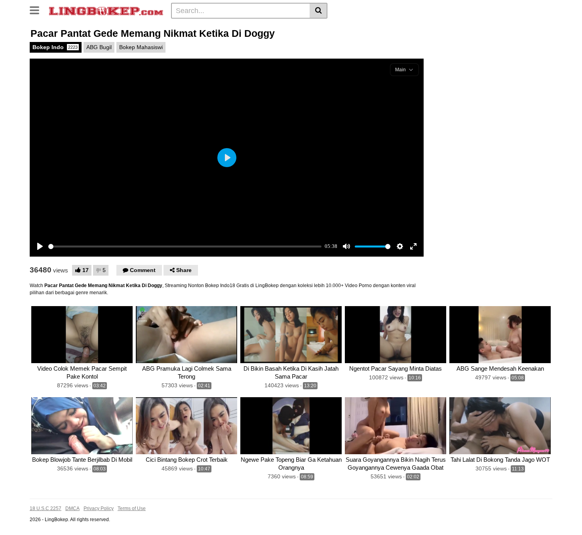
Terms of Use (132, 508)
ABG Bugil (99, 47)
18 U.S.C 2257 (45, 508)
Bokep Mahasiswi (141, 47)
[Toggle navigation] (37, 9)
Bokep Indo (55, 47)
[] (318, 11)
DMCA (72, 508)
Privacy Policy (99, 508)
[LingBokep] (106, 10)
